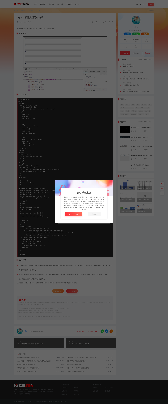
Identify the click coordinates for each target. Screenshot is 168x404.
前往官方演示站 (73, 214)
